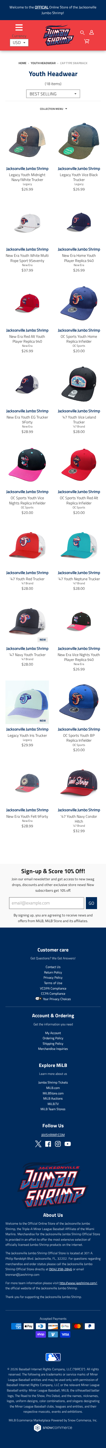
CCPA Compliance (53, 993)
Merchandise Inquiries (53, 1048)
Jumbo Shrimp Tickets (53, 1082)
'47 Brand (79, 426)
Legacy (27, 184)
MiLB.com (53, 1087)
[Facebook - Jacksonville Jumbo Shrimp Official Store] (48, 1144)
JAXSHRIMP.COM (53, 1134)
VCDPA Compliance (53, 988)
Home (22, 63)
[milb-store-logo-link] (53, 1362)
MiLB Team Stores (53, 1109)
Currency (19, 36)
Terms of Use (53, 982)
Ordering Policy (53, 1038)
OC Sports (79, 345)
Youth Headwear (43, 63)
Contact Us (53, 966)
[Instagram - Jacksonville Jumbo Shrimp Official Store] (58, 1144)
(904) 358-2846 (60, 1269)
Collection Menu (51, 109)
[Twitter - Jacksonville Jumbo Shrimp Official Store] (38, 1144)
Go (91, 903)
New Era (27, 265)
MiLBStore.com (53, 1093)
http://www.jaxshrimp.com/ (78, 1282)
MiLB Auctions (53, 1098)
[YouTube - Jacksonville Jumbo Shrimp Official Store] (67, 1144)
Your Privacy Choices (56, 998)
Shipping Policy (53, 1043)
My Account (53, 1032)
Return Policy (53, 972)
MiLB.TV (53, 1103)
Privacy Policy (53, 977)
